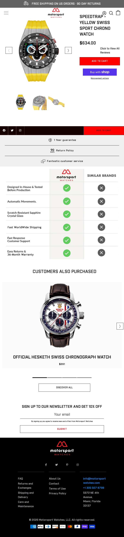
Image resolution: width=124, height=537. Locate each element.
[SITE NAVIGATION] (6, 12)
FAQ (20, 478)
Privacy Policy (57, 493)
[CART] (118, 12)
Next (68, 50)
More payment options (100, 78)
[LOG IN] (104, 12)
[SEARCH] (111, 12)
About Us (55, 478)
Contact (54, 483)
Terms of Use (57, 488)
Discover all (64, 387)
